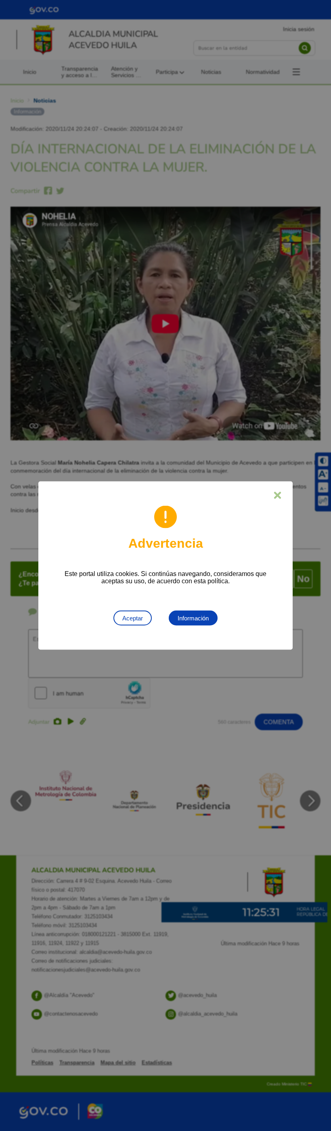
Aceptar (132, 618)
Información (193, 618)
